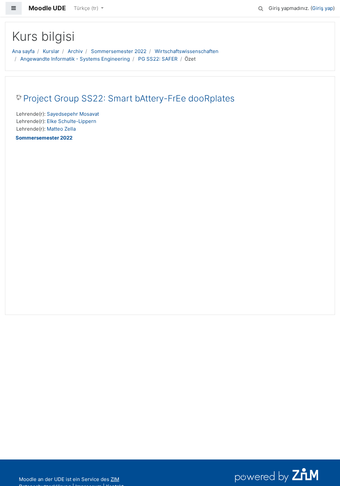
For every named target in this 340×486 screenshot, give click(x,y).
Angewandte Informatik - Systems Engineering (75, 59)
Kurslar (51, 51)
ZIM (115, 479)
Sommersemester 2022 (118, 51)
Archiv (75, 51)
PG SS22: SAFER (158, 59)
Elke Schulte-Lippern (71, 121)
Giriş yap (322, 8)
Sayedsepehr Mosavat (73, 114)
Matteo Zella (61, 129)
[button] (260, 7)
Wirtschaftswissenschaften (186, 51)
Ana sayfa (23, 51)
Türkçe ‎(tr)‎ (87, 8)
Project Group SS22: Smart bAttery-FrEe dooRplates (128, 98)
